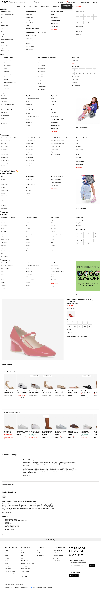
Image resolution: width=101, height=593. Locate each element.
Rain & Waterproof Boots (7, 39)
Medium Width (79, 29)
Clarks (2, 228)
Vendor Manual (25, 571)
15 (94, 73)
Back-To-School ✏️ (45, 6)
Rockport (53, 242)
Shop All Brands (80, 230)
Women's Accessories (57, 176)
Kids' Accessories (56, 182)
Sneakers (7, 553)
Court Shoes (41, 63)
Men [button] (25, 6)
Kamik (52, 237)
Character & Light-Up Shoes (7, 110)
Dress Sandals (29, 17)
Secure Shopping (24, 587)
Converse (53, 101)
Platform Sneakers (5, 152)
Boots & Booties (5, 268)
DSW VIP (23, 550)
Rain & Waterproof (5, 115)
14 (90, 73)
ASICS (77, 143)
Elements (53, 225)
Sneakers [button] (36, 6)
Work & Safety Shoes (6, 51)
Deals (52, 287)
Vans (27, 251)
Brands (7, 566)
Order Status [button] (56, 560)
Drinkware (28, 182)
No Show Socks (4, 208)
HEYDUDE (53, 228)
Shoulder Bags (4, 190)
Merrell (52, 239)
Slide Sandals (41, 89)
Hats (27, 187)
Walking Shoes (29, 49)
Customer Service (58, 555)
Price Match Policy (26, 569)
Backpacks (3, 179)
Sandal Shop (54, 17)
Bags (2, 176)
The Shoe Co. (41, 553)
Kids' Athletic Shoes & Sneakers (60, 138)
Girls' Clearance (55, 268)
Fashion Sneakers (30, 41)
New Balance (79, 149)
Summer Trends (55, 20)
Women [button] (19, 6)
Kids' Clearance (55, 263)
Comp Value (24, 566)
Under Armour (29, 248)
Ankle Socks (4, 203)
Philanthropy (24, 561)
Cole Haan (3, 231)
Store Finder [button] (40, 555)
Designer (64, 6)
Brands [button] (71, 6)
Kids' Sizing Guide (10, 571)
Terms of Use (16, 587)
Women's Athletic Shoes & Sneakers (36, 32)
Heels (2, 31)
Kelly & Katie (79, 223)
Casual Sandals (29, 14)
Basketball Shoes (42, 60)
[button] (14, 376)
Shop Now (79, 295)
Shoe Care (28, 190)
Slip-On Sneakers (30, 46)
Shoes (6, 550)
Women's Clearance (6, 263)
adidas (52, 98)
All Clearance (54, 284)
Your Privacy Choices (37, 587)
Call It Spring (4, 225)
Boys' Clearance (55, 265)
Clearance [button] (78, 6)
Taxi (2, 253)
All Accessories (30, 176)
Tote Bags (3, 193)
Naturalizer (3, 245)
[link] (9, 393)
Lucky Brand (4, 242)
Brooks (27, 225)
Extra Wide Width (76, 85)
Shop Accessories (81, 208)
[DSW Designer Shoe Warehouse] (5, 2)
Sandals (2, 42)
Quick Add (9, 401)
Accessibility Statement (27, 563)
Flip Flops (28, 20)
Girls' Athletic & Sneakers (57, 143)
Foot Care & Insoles (30, 184)
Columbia (53, 223)
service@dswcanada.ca (59, 553)
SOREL (53, 245)
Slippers (3, 48)
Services (55, 558)
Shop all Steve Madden (72, 303)
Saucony (28, 242)
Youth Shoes (4, 101)
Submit (92, 565)
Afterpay (23, 574)
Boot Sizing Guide (10, 574)
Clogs (2, 23)
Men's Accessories (56, 179)
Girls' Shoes (29, 114)
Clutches (3, 182)
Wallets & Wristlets (5, 196)
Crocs (52, 104)
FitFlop (2, 237)
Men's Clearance (30, 263)
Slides (27, 25)
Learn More (26, 475)
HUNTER (53, 231)
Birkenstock (3, 223)
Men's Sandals (42, 81)
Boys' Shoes (29, 96)
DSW (38, 550)
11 (76, 73)
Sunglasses (28, 196)
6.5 (95, 15)
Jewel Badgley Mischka (57, 234)
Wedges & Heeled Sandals (32, 28)
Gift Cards (24, 553)
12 (88, 22)
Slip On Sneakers (55, 152)
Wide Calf (78, 34)
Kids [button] (30, 6)
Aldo (2, 220)
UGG (52, 251)
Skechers (53, 112)
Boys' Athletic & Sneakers (57, 140)
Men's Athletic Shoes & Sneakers (47, 57)
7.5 (81, 18)
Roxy (2, 248)
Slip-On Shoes (4, 45)
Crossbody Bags (4, 184)
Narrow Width (79, 26)
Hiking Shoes (4, 34)
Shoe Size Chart (55, 125)
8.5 (88, 18)
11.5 (80, 73)
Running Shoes (29, 43)
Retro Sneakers (4, 154)
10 (77, 22)
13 (87, 73)
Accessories (54, 117)
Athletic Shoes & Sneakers (7, 14)
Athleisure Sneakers (31, 35)
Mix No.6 (78, 225)
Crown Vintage (80, 220)
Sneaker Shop (80, 161)
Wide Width (79, 32)
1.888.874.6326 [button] (57, 550)
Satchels (3, 187)
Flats (2, 28)
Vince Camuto (4, 256)
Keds (27, 231)
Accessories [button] (56, 6)
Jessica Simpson (5, 239)
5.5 (88, 15)
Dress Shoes (7, 71)
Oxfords (6, 79)
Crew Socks (3, 205)
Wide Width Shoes (5, 124)
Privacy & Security (8, 587)
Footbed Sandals (30, 23)
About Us (23, 555)
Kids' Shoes (4, 96)
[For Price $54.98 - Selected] (71, 314)
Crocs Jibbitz (29, 179)
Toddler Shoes (4, 98)
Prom (52, 14)
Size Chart (24, 576)
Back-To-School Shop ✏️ (58, 11)
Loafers (2, 37)
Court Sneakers (29, 38)
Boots (2, 17)
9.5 (95, 18)
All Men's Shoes (8, 57)
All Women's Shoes (6, 11)
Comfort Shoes (4, 25)
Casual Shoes (4, 20)
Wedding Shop (55, 23)
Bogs (52, 220)
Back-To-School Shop (82, 128)
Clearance (54, 29)
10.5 (81, 22)
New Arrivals (54, 26)
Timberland (54, 248)
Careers (23, 558)
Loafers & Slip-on (30, 279)
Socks (2, 200)
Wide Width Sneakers (43, 77)
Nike (52, 107)
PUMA (52, 110)
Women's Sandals (31, 11)
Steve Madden (4, 251)
